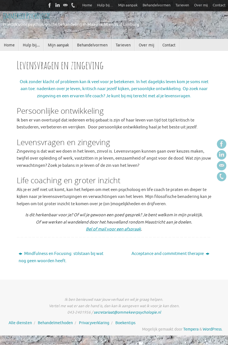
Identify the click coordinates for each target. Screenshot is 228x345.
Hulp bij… (105, 5)
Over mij (201, 5)
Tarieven (182, 5)
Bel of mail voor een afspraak (113, 229)
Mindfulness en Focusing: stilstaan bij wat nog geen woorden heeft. (61, 257)
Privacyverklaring (94, 323)
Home (87, 5)
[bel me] (73, 5)
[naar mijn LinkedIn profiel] (57, 5)
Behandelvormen (156, 5)
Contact (219, 5)
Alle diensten (20, 323)
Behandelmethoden (55, 323)
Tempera (191, 329)
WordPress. (212, 329)
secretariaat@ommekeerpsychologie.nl (127, 312)
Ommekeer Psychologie (26, 15)
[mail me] (65, 5)
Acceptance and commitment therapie (168, 253)
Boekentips (125, 323)
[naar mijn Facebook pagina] (50, 5)
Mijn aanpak (128, 5)
